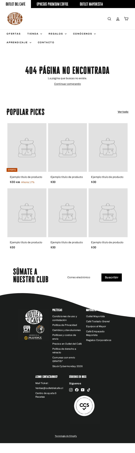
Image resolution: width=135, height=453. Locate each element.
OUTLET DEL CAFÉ (15, 4)
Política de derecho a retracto (64, 351)
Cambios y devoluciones (66, 330)
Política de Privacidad (64, 325)
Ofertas (14, 34)
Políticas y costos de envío (64, 337)
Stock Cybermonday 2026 (67, 366)
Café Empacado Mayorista (95, 333)
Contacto (46, 42)
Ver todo (123, 111)
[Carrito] (126, 19)
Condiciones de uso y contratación (64, 318)
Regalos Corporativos (98, 340)
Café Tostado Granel (98, 321)
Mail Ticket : (42, 383)
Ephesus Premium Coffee (52, 4)
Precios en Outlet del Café (67, 343)
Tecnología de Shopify (66, 436)
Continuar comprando (67, 83)
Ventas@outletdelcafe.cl (49, 388)
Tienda (33, 34)
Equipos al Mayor (96, 326)
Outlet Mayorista (91, 4)
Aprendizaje (18, 42)
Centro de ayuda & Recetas (46, 395)
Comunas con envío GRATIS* (63, 359)
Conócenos (83, 34)
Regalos (56, 34)
